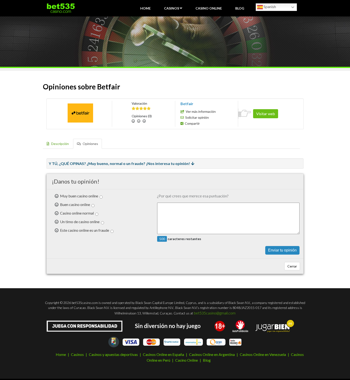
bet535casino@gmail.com (214, 313)
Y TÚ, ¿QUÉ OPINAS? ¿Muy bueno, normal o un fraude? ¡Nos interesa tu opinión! (119, 163)
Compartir (192, 123)
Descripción (59, 144)
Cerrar (292, 266)
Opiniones (90, 144)
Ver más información (201, 111)
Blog (239, 8)
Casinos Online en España (163, 354)
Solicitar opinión (197, 117)
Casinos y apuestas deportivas (113, 354)
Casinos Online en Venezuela (263, 354)
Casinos (171, 8)
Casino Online (208, 8)
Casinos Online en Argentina (212, 354)
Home (145, 8)
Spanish (269, 6)
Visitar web (265, 113)
